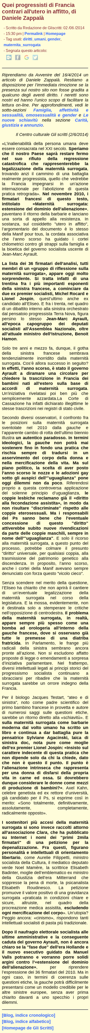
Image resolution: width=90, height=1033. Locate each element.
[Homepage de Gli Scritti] (28, 1028)
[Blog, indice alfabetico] (26, 1021)
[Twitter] (35, 59)
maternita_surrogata (22, 45)
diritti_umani (34, 39)
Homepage (56, 34)
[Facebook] (17, 59)
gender (54, 39)
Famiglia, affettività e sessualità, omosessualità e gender (45, 113)
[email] (9, 59)
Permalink (33, 34)
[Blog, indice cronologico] (28, 1015)
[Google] (26, 59)
